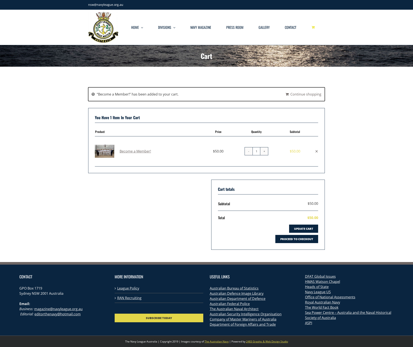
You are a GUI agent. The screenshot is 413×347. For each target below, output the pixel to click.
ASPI (308, 323)
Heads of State (317, 286)
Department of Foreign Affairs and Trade (243, 324)
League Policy (128, 288)
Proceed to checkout (296, 239)
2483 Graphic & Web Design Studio (267, 341)
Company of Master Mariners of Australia (243, 319)
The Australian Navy (217, 341)
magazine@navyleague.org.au (58, 309)
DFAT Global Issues (320, 276)
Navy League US (318, 292)
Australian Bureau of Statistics (234, 288)
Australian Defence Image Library (237, 293)
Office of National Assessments (330, 297)
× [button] (316, 151)
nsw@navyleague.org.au (105, 5)
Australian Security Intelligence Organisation (246, 314)
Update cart (303, 229)
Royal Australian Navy (322, 302)
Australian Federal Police (230, 303)
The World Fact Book (321, 307)
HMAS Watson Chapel (322, 281)
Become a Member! (135, 151)
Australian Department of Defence (237, 298)
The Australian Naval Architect (234, 309)
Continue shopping (305, 94)
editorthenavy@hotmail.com (57, 314)
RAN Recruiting (129, 298)
